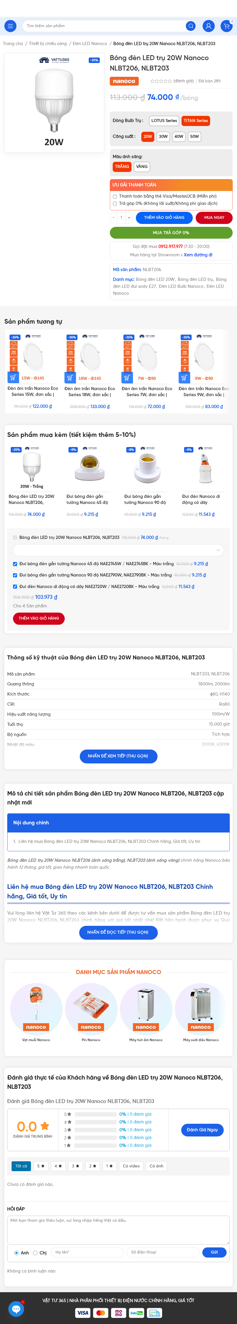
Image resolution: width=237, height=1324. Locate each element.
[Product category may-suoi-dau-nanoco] (201, 1013)
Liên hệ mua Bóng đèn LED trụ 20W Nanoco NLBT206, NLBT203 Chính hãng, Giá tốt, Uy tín (109, 841)
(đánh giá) (184, 81)
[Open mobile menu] (10, 26)
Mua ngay (214, 218)
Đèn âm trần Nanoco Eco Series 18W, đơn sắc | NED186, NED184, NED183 (89, 395)
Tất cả (21, 1166)
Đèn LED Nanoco (90, 44)
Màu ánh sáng (127, 157)
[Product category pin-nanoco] (91, 1013)
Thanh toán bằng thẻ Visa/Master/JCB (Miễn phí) (167, 196)
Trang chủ (13, 44)
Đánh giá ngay (202, 1130)
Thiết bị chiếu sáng (48, 44)
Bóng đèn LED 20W (155, 279)
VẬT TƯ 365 (54, 1301)
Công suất (123, 136)
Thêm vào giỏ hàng (164, 218)
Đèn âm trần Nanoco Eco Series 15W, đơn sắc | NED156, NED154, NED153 (33, 394)
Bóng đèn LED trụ (195, 279)
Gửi (214, 1252)
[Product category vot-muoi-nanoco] (36, 1013)
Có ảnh (156, 1166)
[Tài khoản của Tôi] (209, 26)
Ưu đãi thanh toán (134, 185)
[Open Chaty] (16, 1309)
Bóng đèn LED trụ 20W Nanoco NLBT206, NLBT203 (31, 502)
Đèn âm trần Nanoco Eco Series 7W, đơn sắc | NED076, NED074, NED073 (147, 395)
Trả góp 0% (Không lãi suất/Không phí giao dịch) (168, 203)
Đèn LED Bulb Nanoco (181, 286)
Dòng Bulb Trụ (127, 120)
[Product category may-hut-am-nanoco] (146, 1013)
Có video (131, 1166)
